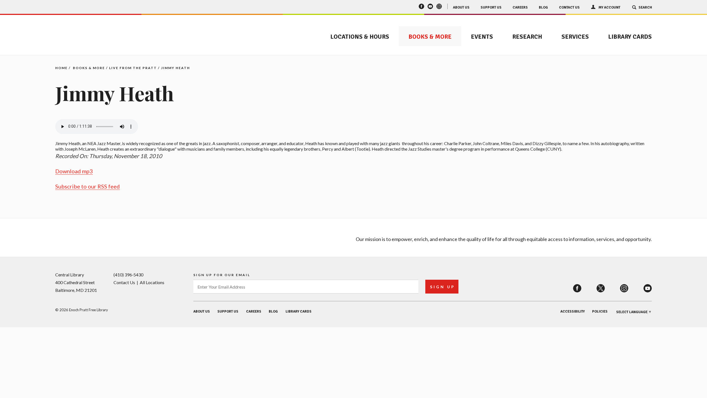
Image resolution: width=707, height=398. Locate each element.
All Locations (152, 282)
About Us (461, 7)
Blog (543, 7)
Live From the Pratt (133, 68)
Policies (600, 311)
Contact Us (569, 7)
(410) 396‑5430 (128, 274)
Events (482, 36)
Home (61, 68)
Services (575, 36)
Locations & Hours (359, 36)
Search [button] (645, 7)
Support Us (491, 7)
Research (527, 36)
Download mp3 (74, 171)
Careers (520, 7)
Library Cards (630, 36)
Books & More (430, 36)
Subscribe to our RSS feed (87, 186)
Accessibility (572, 311)
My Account (609, 7)
